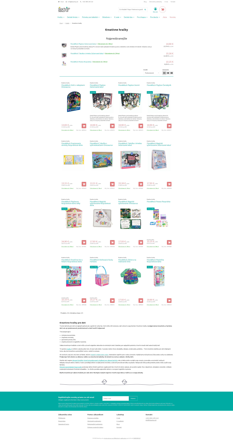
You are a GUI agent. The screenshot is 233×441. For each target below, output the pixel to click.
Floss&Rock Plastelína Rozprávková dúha (155, 261)
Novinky (173, 17)
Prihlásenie (61, 418)
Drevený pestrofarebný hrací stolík (71, 367)
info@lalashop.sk (73, 2)
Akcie (165, 17)
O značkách (120, 421)
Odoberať (133, 398)
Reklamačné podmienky (94, 424)
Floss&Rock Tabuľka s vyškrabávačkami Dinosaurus (101, 144)
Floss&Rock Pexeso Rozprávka (81, 62)
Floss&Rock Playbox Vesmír (129, 85)
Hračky (67, 23)
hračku (69, 349)
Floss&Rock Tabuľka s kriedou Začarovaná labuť (87, 53)
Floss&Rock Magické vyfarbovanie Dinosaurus (128, 202)
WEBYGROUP (136, 438)
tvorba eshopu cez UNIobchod (112, 438)
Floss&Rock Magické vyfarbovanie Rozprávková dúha (100, 203)
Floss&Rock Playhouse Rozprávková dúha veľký (70, 202)
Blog (145, 2)
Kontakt (173, 2)
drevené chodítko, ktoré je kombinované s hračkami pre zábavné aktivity (95, 360)
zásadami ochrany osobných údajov (120, 403)
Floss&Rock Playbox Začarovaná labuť (83, 44)
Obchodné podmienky (155, 2)
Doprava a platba (92, 418)
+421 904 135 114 (87, 2)
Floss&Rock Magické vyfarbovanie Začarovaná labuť (159, 144)
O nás (166, 2)
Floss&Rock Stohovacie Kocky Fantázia (101, 261)
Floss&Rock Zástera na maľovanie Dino (127, 261)
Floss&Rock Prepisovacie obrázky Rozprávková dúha (72, 144)
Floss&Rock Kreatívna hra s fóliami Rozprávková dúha (72, 261)
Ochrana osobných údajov (95, 427)
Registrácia (61, 421)
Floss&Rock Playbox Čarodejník (159, 85)
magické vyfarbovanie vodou (99, 355)
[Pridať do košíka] (84, 126)
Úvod (62, 2)
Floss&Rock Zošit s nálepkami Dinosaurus (73, 86)
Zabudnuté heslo (63, 424)
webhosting (123, 438)
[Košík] (162, 9)
